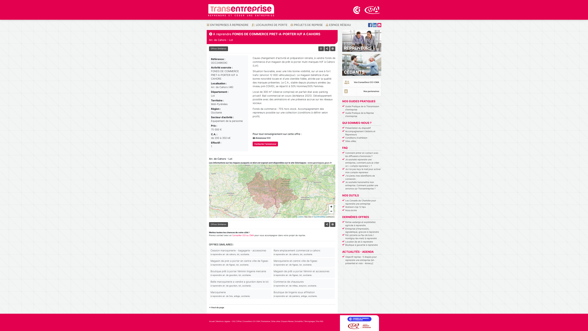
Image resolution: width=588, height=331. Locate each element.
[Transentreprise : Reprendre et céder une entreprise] (241, 10)
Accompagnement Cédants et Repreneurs (360, 133)
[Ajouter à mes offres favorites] (321, 48)
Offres (239, 321)
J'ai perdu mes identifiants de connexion (360, 177)
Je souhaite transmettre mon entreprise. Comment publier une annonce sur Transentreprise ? (361, 185)
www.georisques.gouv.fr (320, 163)
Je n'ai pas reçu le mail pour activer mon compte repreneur (363, 171)
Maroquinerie (230, 294)
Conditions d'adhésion (356, 137)
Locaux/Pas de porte (271, 24)
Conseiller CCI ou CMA (243, 235)
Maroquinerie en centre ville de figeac (295, 262)
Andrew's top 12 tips (355, 207)
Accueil (212, 321)
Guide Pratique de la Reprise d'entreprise (359, 114)
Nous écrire (351, 210)
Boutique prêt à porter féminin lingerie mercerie (238, 273)
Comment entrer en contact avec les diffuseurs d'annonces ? (361, 154)
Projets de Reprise (308, 24)
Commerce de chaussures (295, 283)
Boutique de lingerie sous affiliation (295, 294)
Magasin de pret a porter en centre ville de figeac (239, 262)
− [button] (331, 211)
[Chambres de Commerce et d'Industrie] (357, 10)
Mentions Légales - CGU (226, 321)
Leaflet (300, 216)
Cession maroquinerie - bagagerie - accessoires (238, 252)
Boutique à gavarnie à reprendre (361, 245)
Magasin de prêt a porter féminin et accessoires (301, 273)
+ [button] (331, 207)
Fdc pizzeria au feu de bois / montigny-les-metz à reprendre (361, 237)
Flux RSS (319, 321)
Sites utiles (350, 141)
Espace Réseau (339, 24)
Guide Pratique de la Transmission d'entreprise (362, 108)
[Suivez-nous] (370, 25)
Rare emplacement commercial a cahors (297, 252)
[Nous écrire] (379, 25)
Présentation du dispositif (358, 128)
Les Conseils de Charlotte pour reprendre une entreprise (360, 202)
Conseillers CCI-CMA (251, 321)
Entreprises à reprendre (229, 24)
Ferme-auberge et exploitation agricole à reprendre (360, 224)
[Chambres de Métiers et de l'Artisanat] (372, 10)
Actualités (299, 321)
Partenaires (265, 321)
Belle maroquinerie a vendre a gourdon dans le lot (240, 283)
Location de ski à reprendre (359, 241)
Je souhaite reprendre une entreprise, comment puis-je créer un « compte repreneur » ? (362, 162)
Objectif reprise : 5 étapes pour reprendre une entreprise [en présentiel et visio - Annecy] (361, 260)
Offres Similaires (218, 48)
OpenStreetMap (319, 216)
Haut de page (217, 307)
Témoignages (309, 321)
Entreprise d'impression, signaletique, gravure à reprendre (362, 230)
